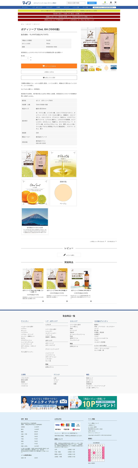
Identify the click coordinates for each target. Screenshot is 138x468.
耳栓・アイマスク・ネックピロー (104, 326)
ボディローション (51, 357)
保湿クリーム (74, 338)
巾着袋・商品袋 (99, 332)
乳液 (71, 336)
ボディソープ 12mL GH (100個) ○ (57, 290)
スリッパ (24, 348)
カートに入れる (50, 66)
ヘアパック (49, 335)
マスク (96, 336)
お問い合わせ (91, 431)
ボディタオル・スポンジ (28, 346)
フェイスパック (74, 340)
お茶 (55, 378)
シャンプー (49, 331)
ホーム (22, 24)
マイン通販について (93, 423)
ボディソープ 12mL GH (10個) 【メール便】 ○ (33, 291)
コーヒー (56, 380)
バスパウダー (25, 378)
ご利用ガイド (91, 425)
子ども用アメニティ (27, 352)
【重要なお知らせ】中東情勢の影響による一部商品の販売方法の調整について (69, 17)
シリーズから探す (51, 329)
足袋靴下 (97, 334)
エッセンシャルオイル (101, 338)
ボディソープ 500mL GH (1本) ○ (81, 290)
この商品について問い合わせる (97, 241)
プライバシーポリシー (94, 432)
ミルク (56, 382)
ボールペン (89, 380)
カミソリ (24, 330)
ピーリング (73, 330)
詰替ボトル (89, 382)
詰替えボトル (50, 367)
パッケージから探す (27, 326)
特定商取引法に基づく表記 (95, 429)
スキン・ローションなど (101, 348)
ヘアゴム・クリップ (27, 334)
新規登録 (92, 3)
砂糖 (55, 383)
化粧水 (72, 332)
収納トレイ (89, 378)
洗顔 (71, 328)
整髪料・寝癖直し (51, 337)
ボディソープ (36, 24)
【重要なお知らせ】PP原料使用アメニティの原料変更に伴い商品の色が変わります (69, 20)
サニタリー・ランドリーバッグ (95, 385)
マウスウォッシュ (26, 340)
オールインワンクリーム (77, 334)
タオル (23, 338)
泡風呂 (23, 382)
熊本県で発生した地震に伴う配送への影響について (69, 14)
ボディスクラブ (50, 345)
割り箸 (96, 330)
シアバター (49, 359)
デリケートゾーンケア (52, 349)
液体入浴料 (24, 380)
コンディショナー (51, 333)
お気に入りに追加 (50, 77)
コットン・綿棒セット (28, 336)
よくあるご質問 (92, 427)
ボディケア (28, 24)
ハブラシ (24, 328)
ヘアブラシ (24, 332)
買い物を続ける (111, 241)
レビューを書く (70, 255)
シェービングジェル (27, 342)
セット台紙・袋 (99, 350)
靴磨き (96, 324)
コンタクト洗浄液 (99, 342)
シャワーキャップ (26, 344)
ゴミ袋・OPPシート (92, 387)
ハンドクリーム (50, 355)
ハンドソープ (50, 353)
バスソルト (24, 383)
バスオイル (24, 385)
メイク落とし (74, 326)
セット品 (48, 360)
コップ (96, 328)
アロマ (96, 340)
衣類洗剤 (89, 383)
